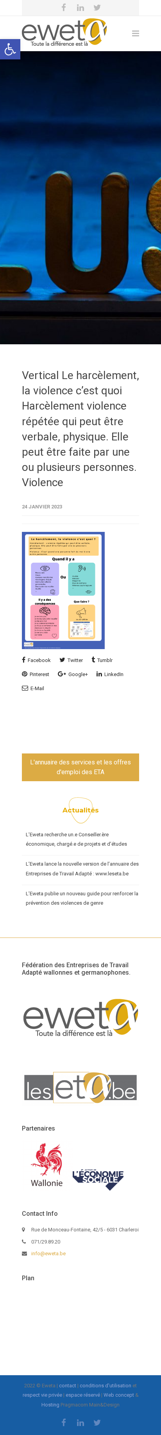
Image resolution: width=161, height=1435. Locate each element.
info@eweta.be (48, 1253)
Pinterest (39, 674)
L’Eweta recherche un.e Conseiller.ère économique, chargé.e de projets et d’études (76, 839)
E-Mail (36, 688)
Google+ (77, 674)
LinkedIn (113, 674)
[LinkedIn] (80, 8)
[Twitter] (97, 8)
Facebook (39, 660)
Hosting (50, 1405)
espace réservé (83, 1395)
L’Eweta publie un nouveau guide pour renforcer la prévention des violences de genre (82, 898)
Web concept (119, 1395)
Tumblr (104, 660)
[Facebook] (64, 8)
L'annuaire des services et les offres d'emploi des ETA (80, 767)
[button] (10, 49)
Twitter (74, 660)
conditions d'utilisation (105, 1385)
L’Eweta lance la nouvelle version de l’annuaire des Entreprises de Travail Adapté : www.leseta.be (82, 869)
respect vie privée (42, 1395)
